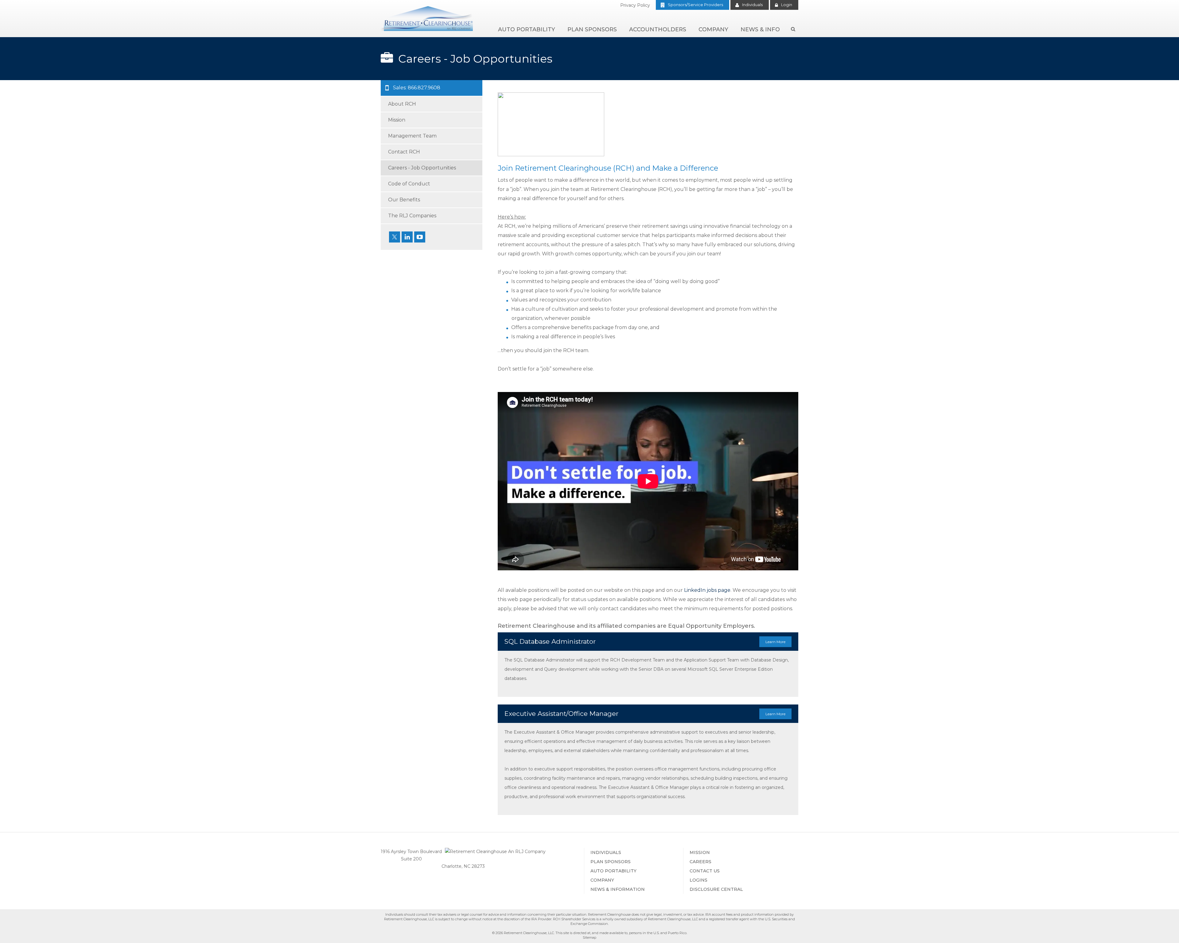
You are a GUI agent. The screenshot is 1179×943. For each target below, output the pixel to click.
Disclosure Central (716, 889)
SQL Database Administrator (644, 641)
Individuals (752, 4)
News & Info (760, 29)
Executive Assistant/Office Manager (644, 713)
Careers (700, 861)
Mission (700, 852)
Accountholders (657, 29)
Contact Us (705, 871)
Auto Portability (526, 29)
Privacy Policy (635, 5)
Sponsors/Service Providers (695, 4)
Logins (698, 880)
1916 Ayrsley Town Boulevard (411, 851)
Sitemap (589, 937)
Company (713, 29)
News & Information (617, 889)
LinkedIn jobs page (707, 590)
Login (786, 4)
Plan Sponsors (592, 29)
